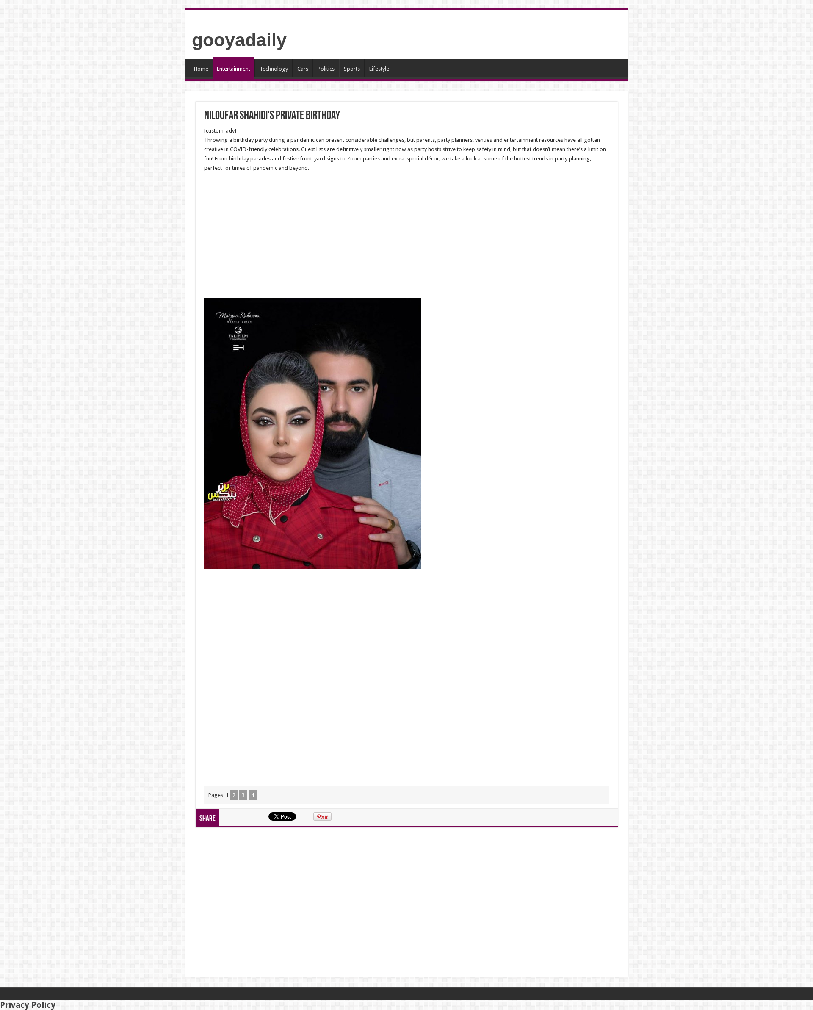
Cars (302, 69)
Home (201, 69)
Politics (326, 69)
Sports (352, 69)
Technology (274, 69)
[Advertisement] (406, 235)
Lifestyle (379, 69)
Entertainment (233, 69)
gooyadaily (239, 40)
